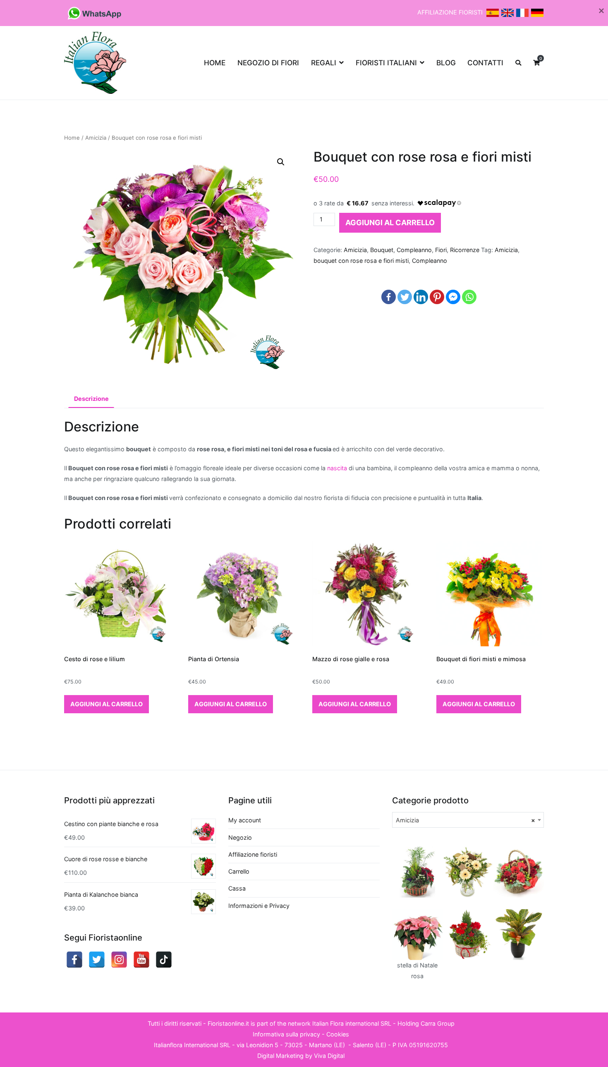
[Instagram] (119, 959)
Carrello (238, 871)
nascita (337, 468)
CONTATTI (485, 62)
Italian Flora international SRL (351, 1023)
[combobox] (468, 820)
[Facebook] (388, 297)
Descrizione (91, 398)
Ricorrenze (464, 249)
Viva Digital (329, 1055)
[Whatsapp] (469, 297)
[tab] (91, 399)
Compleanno (414, 249)
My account (244, 820)
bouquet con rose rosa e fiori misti (361, 260)
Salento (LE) (369, 1044)
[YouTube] (141, 959)
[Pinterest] (437, 297)
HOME (214, 62)
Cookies (337, 1034)
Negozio (240, 837)
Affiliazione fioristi (252, 854)
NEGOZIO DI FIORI (268, 62)
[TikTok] (164, 959)
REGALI (323, 62)
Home (72, 137)
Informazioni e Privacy (259, 905)
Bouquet (381, 249)
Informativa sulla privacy (286, 1034)
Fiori (441, 249)
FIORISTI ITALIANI (386, 62)
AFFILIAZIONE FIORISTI (451, 12)
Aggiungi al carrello (390, 222)
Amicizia (95, 137)
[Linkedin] (421, 297)
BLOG (446, 62)
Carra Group (438, 1023)
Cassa (237, 888)
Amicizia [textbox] (465, 820)
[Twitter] (404, 297)
